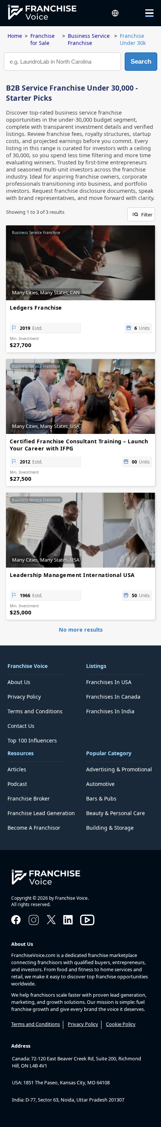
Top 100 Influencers (32, 740)
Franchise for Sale (42, 39)
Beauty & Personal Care (115, 813)
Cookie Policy (121, 1024)
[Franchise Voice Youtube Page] (87, 927)
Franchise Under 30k (133, 39)
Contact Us (20, 725)
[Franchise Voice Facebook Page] (16, 922)
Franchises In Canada (113, 696)
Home (14, 35)
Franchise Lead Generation (41, 813)
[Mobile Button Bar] (144, 13)
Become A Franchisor (33, 827)
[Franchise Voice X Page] (51, 922)
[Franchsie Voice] (48, 13)
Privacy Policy (24, 696)
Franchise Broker (28, 798)
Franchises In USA (108, 682)
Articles (16, 769)
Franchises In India (110, 711)
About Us (18, 682)
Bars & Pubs (101, 798)
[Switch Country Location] (115, 13)
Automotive (100, 783)
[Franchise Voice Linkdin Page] (68, 922)
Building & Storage (110, 827)
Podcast (17, 783)
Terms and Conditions (35, 711)
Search (141, 61)
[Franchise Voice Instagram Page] (33, 924)
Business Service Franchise (89, 39)
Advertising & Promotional (119, 769)
